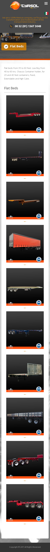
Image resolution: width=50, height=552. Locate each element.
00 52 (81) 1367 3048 (28, 26)
